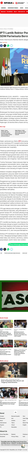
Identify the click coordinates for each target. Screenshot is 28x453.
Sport (15, 11)
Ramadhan (14, 427)
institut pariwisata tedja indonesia (12, 253)
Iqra (12, 418)
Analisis (13, 420)
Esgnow (2, 425)
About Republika (4, 434)
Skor (24, 416)
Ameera (2, 416)
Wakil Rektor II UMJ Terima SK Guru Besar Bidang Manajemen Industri (20, 132)
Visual (12, 425)
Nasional (3, 11)
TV (0, 427)
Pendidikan (10, 11)
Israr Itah (5, 42)
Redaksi (13, 434)
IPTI (19, 141)
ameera (3, 8)
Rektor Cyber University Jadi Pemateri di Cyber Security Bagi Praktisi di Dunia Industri (6, 133)
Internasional (21, 11)
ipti (1, 253)
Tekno (12, 422)
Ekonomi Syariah (13, 8)
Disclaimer (2, 436)
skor (21, 8)
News (5, 28)
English (24, 425)
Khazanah (2, 418)
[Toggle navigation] (1, 3)
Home (1, 28)
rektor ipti (24, 253)
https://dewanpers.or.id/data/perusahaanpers (12, 444)
